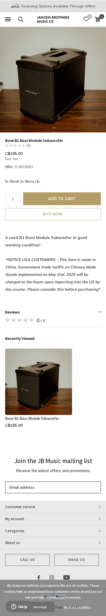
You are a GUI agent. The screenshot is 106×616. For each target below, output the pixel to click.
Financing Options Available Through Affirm (57, 6)
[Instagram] (51, 577)
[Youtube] (66, 577)
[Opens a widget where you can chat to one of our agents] (19, 607)
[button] (7, 19)
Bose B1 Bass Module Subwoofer (32, 418)
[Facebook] (38, 577)
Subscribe (85, 487)
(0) (28, 145)
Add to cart (62, 198)
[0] (97, 19)
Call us (27, 560)
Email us (76, 560)
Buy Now (53, 214)
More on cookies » (77, 607)
